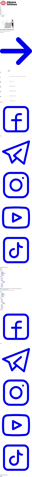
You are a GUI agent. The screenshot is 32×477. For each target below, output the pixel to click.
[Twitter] (0, 343)
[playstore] (1, 476)
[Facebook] (16, 342)
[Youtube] (16, 233)
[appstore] (1, 268)
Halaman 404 (3, 16)
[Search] (0, 14)
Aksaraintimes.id (3, 15)
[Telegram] (16, 168)
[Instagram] (16, 408)
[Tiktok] (16, 473)
